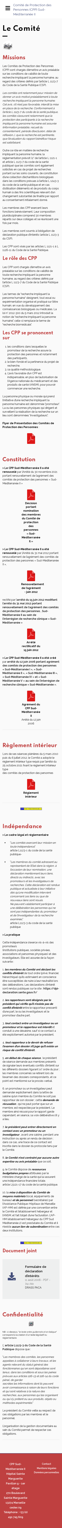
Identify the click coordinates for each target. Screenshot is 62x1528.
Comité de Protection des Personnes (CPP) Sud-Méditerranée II (32, 9)
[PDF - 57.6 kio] (31, 633)
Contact (46, 1464)
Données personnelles (46, 1472)
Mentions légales (46, 1468)
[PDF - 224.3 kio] (31, 784)
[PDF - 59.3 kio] (31, 695)
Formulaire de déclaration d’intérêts (35, 1271)
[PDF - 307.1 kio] (31, 494)
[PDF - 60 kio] (31, 575)
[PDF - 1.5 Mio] (31, 438)
